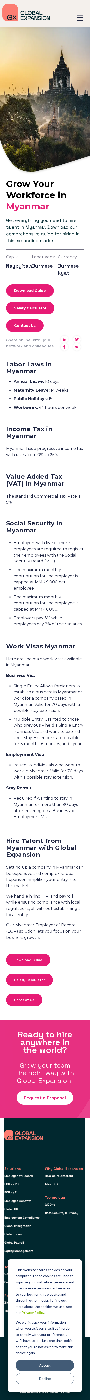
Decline (45, 1378)
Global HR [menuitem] (11, 1209)
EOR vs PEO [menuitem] (12, 1184)
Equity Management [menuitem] (19, 1251)
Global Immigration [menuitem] (17, 1226)
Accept (45, 1365)
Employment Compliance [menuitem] (22, 1218)
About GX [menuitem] (51, 1184)
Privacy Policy (33, 1312)
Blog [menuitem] (7, 1303)
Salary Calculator (30, 308)
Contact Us (25, 325)
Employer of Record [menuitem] (18, 1176)
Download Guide (30, 290)
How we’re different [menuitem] (59, 1176)
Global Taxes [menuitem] (13, 1234)
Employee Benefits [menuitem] (17, 1201)
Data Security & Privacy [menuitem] (61, 1213)
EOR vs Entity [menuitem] (14, 1192)
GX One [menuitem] (50, 1205)
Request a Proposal (45, 1098)
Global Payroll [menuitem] (14, 1243)
